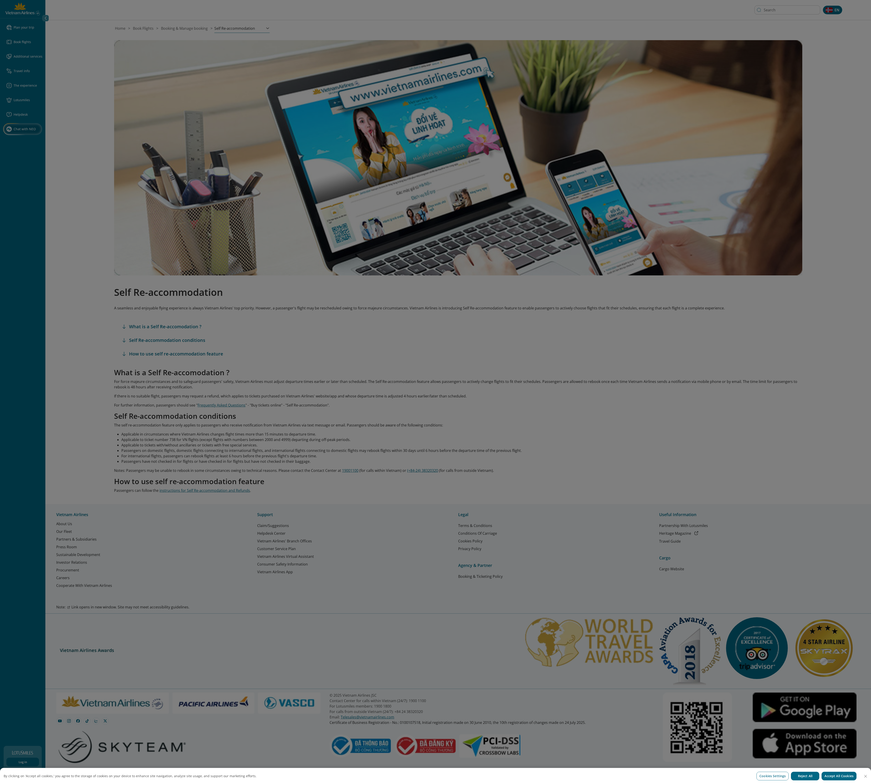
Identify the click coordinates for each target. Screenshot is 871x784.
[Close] (865, 776)
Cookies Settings (772, 776)
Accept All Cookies (839, 776)
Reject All (805, 776)
